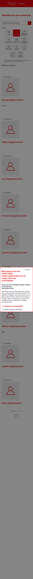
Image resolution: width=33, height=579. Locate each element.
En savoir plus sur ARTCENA (12, 309)
